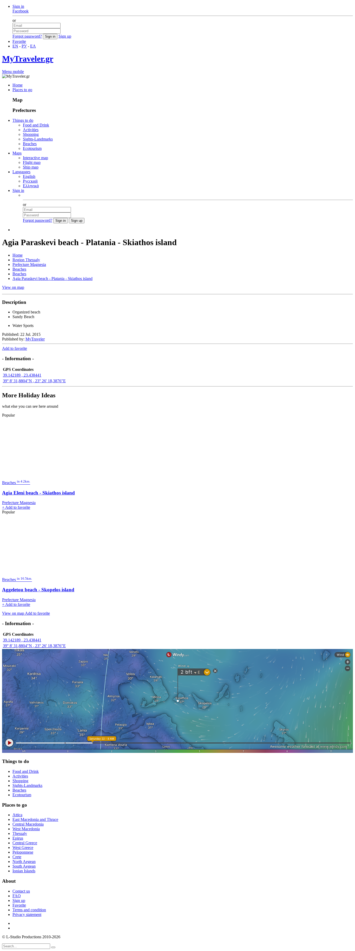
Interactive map (35, 158)
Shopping (31, 134)
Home (17, 85)
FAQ (16, 896)
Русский (30, 181)
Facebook (20, 11)
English (29, 176)
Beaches (30, 144)
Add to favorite (14, 348)
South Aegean (24, 866)
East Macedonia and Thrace (35, 819)
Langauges (21, 172)
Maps (17, 153)
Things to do (22, 120)
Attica (17, 815)
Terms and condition (29, 910)
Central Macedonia (28, 824)
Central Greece (24, 843)
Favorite (19, 41)
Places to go (22, 90)
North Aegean (24, 861)
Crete (16, 857)
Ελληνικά (31, 186)
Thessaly (19, 833)
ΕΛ (33, 46)
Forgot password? (27, 36)
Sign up (64, 36)
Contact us (21, 891)
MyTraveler (35, 339)
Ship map (30, 167)
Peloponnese (22, 852)
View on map (13, 287)
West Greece (22, 847)
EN (15, 46)
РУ (24, 46)
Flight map (32, 162)
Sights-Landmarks (38, 139)
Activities (30, 130)
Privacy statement (26, 914)
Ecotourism (32, 148)
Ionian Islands (23, 871)
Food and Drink (36, 125)
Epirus (17, 838)
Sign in (18, 6)
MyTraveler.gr (27, 58)
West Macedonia (26, 829)
